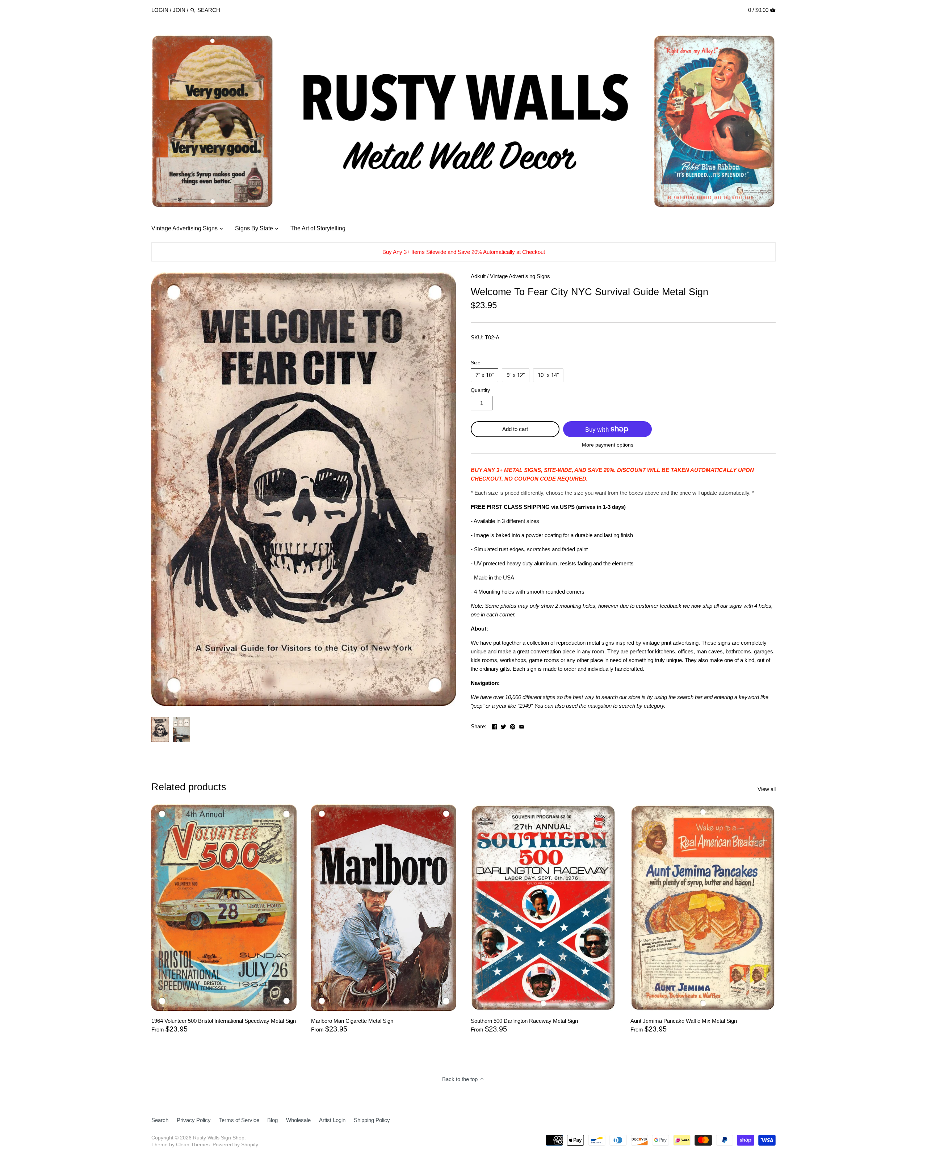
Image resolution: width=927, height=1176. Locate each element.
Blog (272, 1120)
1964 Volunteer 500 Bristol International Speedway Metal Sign (223, 1021)
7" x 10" (484, 375)
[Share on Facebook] (494, 726)
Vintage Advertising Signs (520, 276)
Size (476, 362)
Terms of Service (239, 1120)
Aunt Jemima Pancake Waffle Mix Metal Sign (683, 1021)
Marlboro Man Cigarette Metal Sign (352, 1021)
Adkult (478, 276)
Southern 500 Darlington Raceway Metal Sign (524, 1021)
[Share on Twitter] (503, 726)
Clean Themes (193, 1144)
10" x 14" (548, 375)
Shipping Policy (372, 1120)
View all (767, 789)
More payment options (607, 445)
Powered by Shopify (235, 1144)
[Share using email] (521, 726)
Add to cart (515, 429)
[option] (160, 729)
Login (159, 10)
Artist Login (332, 1120)
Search (159, 1120)
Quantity (480, 390)
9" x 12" (516, 375)
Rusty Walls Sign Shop (218, 1138)
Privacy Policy (194, 1120)
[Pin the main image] (512, 726)
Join (179, 10)
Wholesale (298, 1120)
